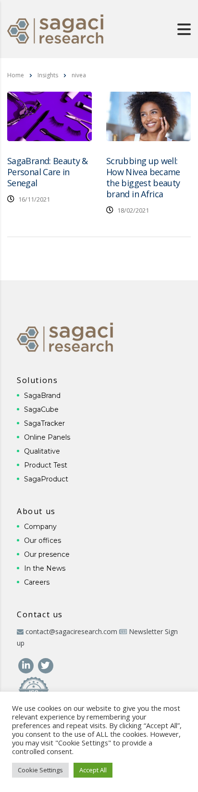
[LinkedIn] (27, 664)
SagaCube (41, 409)
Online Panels (47, 437)
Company (40, 526)
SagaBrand (42, 395)
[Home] (55, 28)
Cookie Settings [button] (40, 770)
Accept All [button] (93, 770)
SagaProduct (46, 479)
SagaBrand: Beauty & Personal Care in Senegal (47, 172)
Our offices (42, 540)
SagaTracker (44, 423)
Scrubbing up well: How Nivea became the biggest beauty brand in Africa (143, 177)
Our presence (47, 554)
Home (15, 75)
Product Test (45, 465)
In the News (44, 568)
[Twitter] (45, 664)
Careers (37, 582)
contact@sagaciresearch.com (71, 631)
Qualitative (42, 451)
